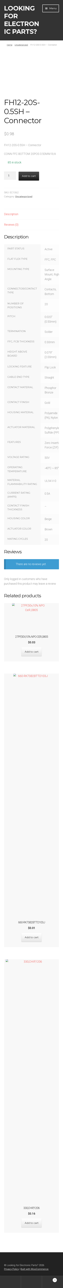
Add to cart (29, 175)
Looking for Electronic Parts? (21, 19)
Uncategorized (21, 45)
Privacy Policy (11, 1269)
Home (9, 45)
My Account (10, 1282)
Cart (48, 1279)
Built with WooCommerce (34, 1269)
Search (31, 1282)
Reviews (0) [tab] (11, 224)
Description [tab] (11, 214)
